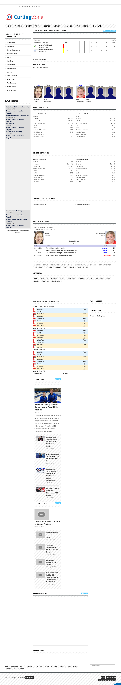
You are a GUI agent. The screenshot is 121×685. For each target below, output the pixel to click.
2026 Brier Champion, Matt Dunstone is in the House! (52, 548)
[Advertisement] (18, 174)
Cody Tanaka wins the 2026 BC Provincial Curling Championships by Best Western (52, 577)
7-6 (114, 255)
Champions (10, 46)
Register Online (12, 54)
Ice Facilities (97, 26)
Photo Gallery (11, 86)
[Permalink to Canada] (40, 438)
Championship (11, 68)
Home (9, 26)
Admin (114, 40)
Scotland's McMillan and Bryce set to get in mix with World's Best (52, 457)
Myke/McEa (40, 323)
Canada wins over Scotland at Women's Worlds (47, 522)
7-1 (114, 250)
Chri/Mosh (40, 321)
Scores (47, 26)
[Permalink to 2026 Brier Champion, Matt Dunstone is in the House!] (40, 547)
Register (33, 6)
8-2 (114, 253)
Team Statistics (12, 76)
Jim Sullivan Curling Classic (55, 248)
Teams (37, 26)
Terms (103, 677)
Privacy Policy (111, 677)
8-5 (114, 248)
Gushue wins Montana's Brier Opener (51, 562)
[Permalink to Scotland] (40, 455)
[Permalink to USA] (40, 470)
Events (29, 26)
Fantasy (57, 26)
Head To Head (11, 90)
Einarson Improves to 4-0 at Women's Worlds (52, 534)
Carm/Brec (40, 314)
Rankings (18, 26)
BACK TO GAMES (40, 59)
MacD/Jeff (40, 325)
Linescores (10, 72)
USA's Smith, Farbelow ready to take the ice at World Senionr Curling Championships (52, 474)
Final (84, 309)
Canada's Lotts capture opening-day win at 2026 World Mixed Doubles (51, 441)
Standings (10, 61)
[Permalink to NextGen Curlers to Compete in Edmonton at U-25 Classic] (40, 489)
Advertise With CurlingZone (107, 680)
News (78, 26)
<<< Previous (37, 373)
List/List (39, 311)
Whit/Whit (40, 309)
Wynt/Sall (40, 316)
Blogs (85, 26)
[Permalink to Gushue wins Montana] (40, 562)
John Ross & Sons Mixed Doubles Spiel (59, 255)
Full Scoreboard (12, 231)
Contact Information (13, 50)
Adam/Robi (40, 318)
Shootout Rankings (52, 267)
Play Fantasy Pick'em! (22, 232)
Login (38, 6)
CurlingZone (29, 677)
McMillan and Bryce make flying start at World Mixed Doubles (47, 407)
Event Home (11, 43)
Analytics (68, 26)
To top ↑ (117, 684)
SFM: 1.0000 (11, 79)
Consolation (11, 65)
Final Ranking (11, 83)
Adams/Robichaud (45, 45)
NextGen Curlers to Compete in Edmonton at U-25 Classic (52, 491)
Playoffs (9, 113)
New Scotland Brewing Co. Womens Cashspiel (61, 250)
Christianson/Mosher (46, 49)
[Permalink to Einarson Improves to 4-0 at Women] (40, 534)
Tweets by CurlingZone (97, 316)
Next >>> (66, 373)
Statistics (71, 279)
